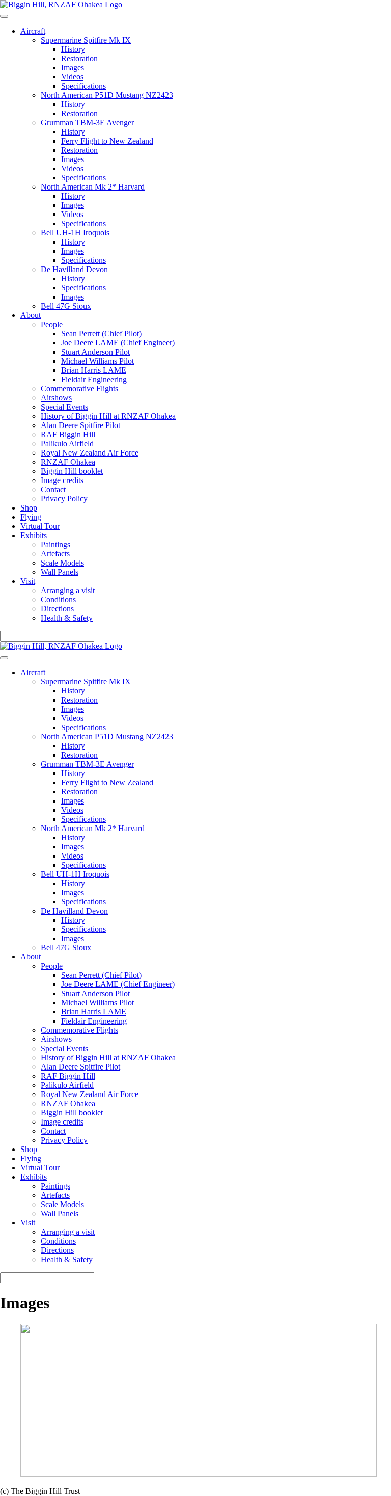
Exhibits (33, 535)
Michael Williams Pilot (97, 361)
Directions (57, 608)
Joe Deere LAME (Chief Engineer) (118, 342)
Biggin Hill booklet (72, 471)
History (73, 49)
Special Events (64, 407)
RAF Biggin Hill (68, 434)
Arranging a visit (68, 590)
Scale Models (62, 562)
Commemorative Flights (79, 388)
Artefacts (55, 553)
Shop (28, 507)
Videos (72, 76)
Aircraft (32, 30)
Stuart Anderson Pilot (95, 352)
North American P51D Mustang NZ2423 (107, 95)
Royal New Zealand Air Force (89, 452)
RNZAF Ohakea (68, 462)
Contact (53, 489)
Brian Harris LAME (93, 370)
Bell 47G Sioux (66, 306)
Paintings (55, 544)
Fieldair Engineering (94, 379)
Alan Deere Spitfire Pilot (80, 425)
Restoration (79, 58)
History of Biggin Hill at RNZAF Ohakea (108, 416)
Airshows (56, 397)
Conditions (58, 599)
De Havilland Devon (74, 269)
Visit (27, 581)
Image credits (62, 480)
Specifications (83, 86)
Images (72, 67)
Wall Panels (59, 572)
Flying (30, 517)
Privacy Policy (64, 498)
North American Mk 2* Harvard (93, 186)
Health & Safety (67, 617)
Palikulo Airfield (67, 443)
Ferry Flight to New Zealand (107, 141)
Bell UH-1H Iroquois (75, 232)
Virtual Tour (40, 526)
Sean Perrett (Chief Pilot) (101, 333)
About (30, 315)
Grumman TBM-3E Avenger (87, 122)
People (52, 324)
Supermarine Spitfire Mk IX (86, 40)
